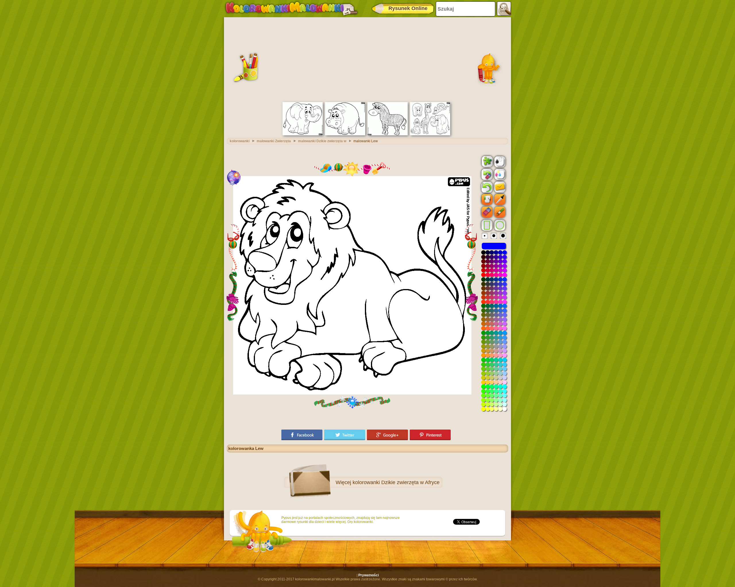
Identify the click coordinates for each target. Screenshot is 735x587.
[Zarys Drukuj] (499, 161)
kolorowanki (239, 141)
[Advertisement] (367, 59)
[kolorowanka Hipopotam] (345, 134)
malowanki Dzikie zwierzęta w (322, 141)
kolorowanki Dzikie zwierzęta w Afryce (396, 482)
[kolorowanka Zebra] (388, 134)
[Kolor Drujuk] (499, 174)
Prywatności (368, 575)
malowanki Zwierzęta (274, 141)
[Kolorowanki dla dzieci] (291, 8)
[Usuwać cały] (486, 174)
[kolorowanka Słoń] (303, 134)
